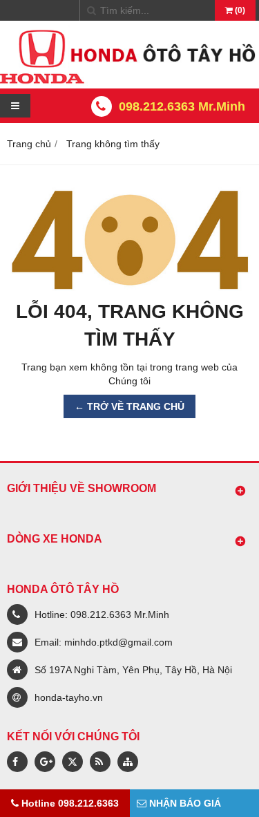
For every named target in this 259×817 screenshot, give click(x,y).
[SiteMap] (127, 761)
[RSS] (100, 761)
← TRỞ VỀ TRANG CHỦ (129, 406)
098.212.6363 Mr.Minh (182, 106)
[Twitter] (72, 761)
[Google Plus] (45, 761)
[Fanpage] (17, 761)
